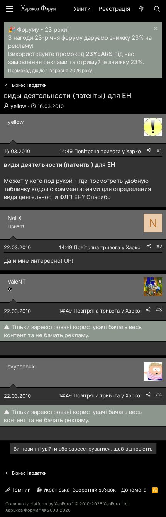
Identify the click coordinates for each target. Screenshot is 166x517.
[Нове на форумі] (141, 9)
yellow (18, 106)
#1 (159, 150)
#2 (159, 246)
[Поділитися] (149, 150)
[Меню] (10, 9)
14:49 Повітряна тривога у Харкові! (102, 151)
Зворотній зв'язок (94, 490)
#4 (159, 394)
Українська (55, 490)
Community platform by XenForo (67, 504)
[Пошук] (156, 9)
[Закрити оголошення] (154, 29)
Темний (20, 490)
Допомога (133, 490)
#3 (159, 310)
